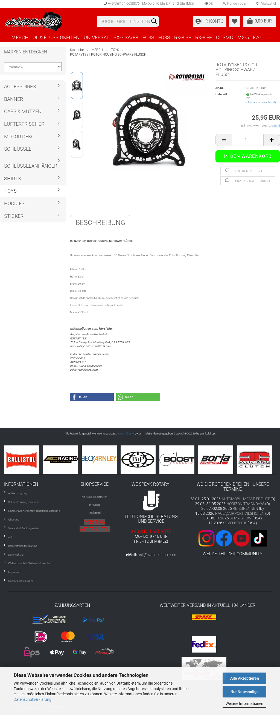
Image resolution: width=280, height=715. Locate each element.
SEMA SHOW (241, 518)
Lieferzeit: (221, 94)
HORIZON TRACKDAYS (245, 504)
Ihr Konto (94, 504)
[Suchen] (154, 21)
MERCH (19, 37)
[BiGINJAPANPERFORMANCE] (111, 459)
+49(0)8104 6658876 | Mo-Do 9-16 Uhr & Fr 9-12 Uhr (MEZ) (151, 3)
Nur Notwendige (245, 692)
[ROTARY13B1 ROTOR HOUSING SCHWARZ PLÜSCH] (148, 129)
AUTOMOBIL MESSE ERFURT (245, 499)
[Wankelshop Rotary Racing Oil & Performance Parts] (46, 21)
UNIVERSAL (96, 37)
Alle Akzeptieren (244, 678)
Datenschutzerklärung (32, 699)
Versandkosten (126, 433)
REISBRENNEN (245, 508)
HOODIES (14, 203)
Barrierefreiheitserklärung (22, 545)
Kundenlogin (236, 3)
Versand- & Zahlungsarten (23, 528)
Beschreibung (100, 223)
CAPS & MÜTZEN (23, 111)
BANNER (13, 99)
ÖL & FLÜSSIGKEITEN (56, 37)
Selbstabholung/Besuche (23, 502)
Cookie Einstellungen (21, 580)
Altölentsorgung (18, 493)
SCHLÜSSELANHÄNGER (30, 166)
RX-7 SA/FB (125, 37)
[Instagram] (207, 537)
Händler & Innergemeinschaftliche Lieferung (34, 510)
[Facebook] (224, 537)
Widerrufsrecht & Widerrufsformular (29, 563)
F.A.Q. (259, 37)
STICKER (14, 216)
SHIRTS (12, 178)
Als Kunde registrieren (94, 496)
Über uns (13, 519)
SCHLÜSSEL (17, 149)
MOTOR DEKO (19, 136)
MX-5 (243, 37)
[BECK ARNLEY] (73, 459)
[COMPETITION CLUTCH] (228, 459)
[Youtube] (241, 537)
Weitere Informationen (244, 703)
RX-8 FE (203, 37)
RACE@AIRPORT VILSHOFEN (240, 513)
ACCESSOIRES (20, 86)
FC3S (148, 37)
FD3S (164, 37)
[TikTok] (259, 537)
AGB (10, 537)
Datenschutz (16, 554)
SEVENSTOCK (235, 523)
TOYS (10, 191)
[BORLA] (189, 459)
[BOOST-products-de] (150, 459)
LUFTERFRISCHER (24, 124)
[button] (92, 397)
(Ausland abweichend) (261, 102)
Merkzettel (95, 512)
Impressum (15, 572)
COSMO (224, 37)
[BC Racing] (34, 459)
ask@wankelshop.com (157, 555)
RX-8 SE (182, 37)
